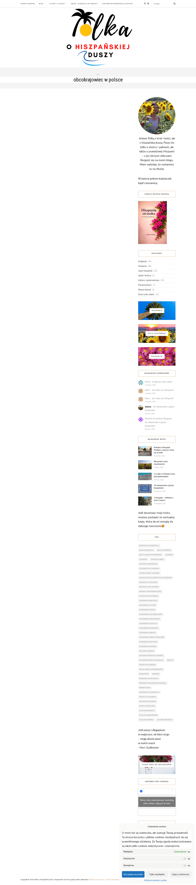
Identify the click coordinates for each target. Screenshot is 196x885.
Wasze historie (144, 290)
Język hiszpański (145, 271)
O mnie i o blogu (57, 3)
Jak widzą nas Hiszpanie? (163, 390)
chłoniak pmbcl (157, 559)
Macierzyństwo (145, 285)
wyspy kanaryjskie (147, 706)
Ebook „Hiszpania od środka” (84, 3)
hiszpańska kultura (147, 605)
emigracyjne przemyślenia (150, 591)
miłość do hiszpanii (147, 664)
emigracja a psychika (148, 582)
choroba (169, 554)
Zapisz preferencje (180, 874)
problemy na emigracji (149, 678)
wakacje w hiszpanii (147, 697)
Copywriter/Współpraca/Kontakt (117, 3)
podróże (155, 674)
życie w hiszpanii (146, 719)
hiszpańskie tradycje (148, 623)
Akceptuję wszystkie (133, 874)
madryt (170, 660)
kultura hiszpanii (146, 651)
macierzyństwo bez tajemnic (151, 655)
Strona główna (28, 3)
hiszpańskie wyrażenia (148, 628)
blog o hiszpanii (164, 550)
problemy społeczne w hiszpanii (152, 683)
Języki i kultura (144, 276)
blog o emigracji (146, 550)
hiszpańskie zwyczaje (148, 642)
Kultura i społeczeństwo (148, 280)
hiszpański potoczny (148, 646)
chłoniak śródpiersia (148, 564)
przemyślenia (145, 687)
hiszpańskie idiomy (147, 609)
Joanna (148, 407)
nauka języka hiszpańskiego (151, 669)
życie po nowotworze (148, 715)
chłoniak (143, 559)
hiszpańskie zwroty (147, 632)
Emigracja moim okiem (162, 382)
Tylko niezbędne (157, 874)
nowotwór (144, 674)
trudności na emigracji (149, 692)
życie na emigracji (147, 710)
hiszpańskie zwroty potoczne (151, 637)
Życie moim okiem (146, 295)
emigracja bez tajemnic (149, 587)
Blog (41, 3)
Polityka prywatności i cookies (155, 880)
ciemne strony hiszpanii (149, 573)
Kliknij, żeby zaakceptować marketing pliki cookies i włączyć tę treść (157, 802)
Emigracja (142, 261)
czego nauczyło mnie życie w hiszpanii (155, 577)
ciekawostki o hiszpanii (149, 568)
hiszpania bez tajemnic (148, 596)
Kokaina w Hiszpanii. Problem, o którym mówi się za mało (164, 450)
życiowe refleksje (164, 719)
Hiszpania (142, 266)
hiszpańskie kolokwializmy (150, 614)
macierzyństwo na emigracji (151, 660)
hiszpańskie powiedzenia (149, 619)
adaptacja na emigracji (149, 545)
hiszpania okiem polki (148, 600)
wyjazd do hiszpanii (147, 701)
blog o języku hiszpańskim (150, 554)
